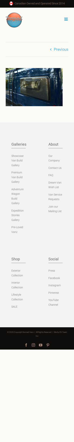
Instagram (54, 285)
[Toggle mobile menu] (66, 19)
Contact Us (54, 167)
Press (51, 270)
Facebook (54, 278)
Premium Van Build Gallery (17, 177)
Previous (61, 49)
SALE (14, 306)
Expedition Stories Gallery (17, 215)
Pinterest (53, 292)
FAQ (50, 175)
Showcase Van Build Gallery (17, 160)
